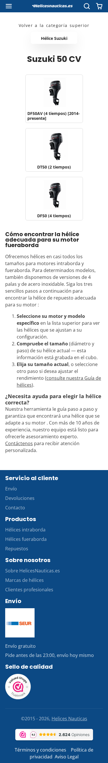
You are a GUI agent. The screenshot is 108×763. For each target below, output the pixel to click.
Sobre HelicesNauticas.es (32, 571)
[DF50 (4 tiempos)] (54, 198)
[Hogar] (54, 6)
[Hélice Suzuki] (54, 38)
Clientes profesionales (29, 589)
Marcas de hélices (24, 580)
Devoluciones (20, 498)
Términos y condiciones (40, 750)
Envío (11, 489)
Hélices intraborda (25, 530)
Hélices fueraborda (26, 539)
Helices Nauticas (69, 718)
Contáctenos (19, 443)
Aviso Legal (67, 757)
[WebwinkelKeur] (18, 698)
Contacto (15, 507)
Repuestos (16, 548)
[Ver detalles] (20, 622)
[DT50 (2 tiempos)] (54, 149)
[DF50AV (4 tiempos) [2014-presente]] (54, 99)
